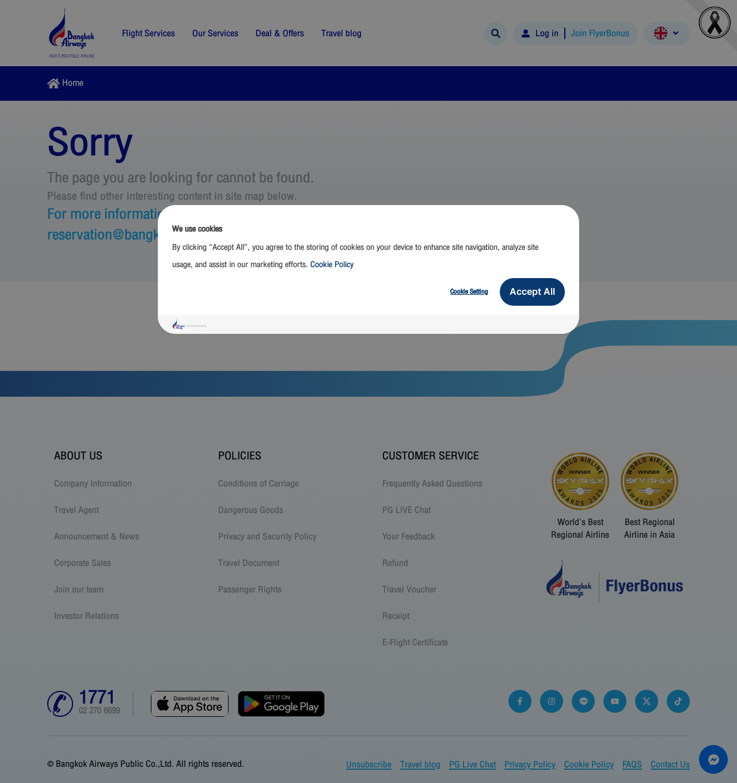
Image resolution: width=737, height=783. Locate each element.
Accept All (532, 291)
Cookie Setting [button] (469, 291)
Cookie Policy (332, 264)
